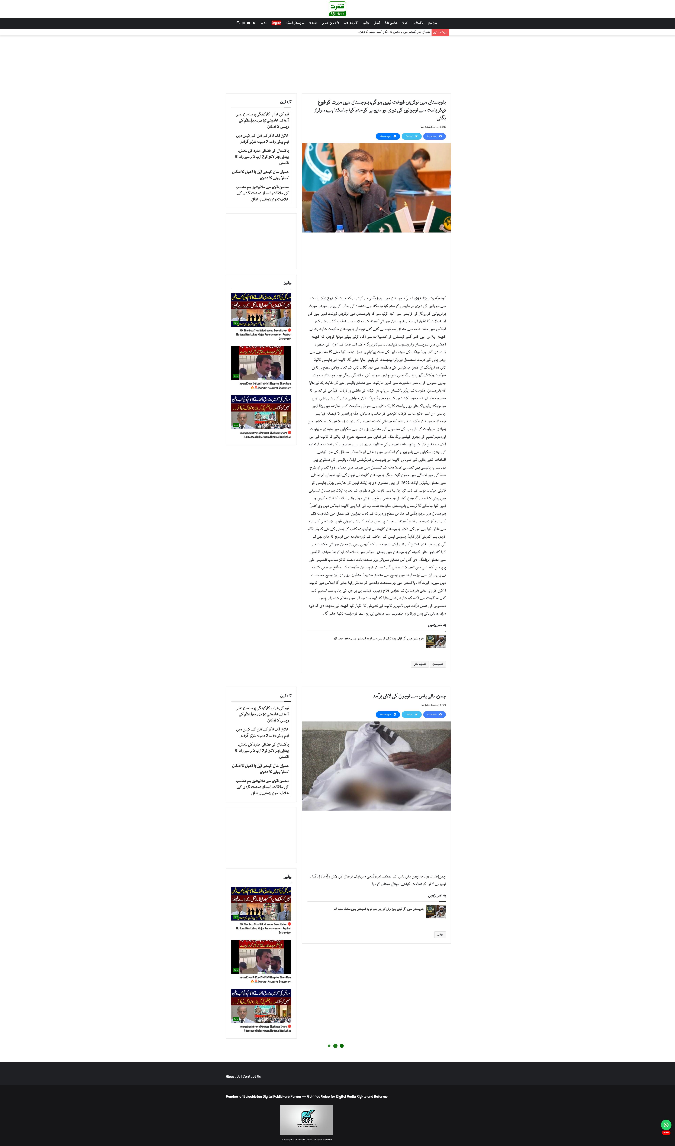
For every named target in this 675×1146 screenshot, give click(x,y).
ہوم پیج (432, 23)
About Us (233, 1076)
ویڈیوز (366, 23)
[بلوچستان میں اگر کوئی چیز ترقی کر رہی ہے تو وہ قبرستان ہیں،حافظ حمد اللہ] (436, 641)
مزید (263, 23)
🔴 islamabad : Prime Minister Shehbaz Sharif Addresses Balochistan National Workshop (265, 435)
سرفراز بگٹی (419, 664)
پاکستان (418, 23)
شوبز (404, 23)
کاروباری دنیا (351, 23)
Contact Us (252, 1076)
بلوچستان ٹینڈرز (295, 23)
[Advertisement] (337, 63)
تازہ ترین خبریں (330, 23)
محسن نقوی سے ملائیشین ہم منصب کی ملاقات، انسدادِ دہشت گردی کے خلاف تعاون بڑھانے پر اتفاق (370, 32)
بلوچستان (436, 664)
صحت (313, 23)
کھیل (377, 23)
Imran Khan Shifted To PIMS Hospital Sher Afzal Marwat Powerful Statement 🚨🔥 (265, 386)
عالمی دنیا (391, 23)
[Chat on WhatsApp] (666, 1125)
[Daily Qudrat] (337, 9)
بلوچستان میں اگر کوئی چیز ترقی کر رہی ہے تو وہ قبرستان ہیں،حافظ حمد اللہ (379, 638)
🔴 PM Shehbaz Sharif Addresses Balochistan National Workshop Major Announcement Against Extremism (263, 334)
